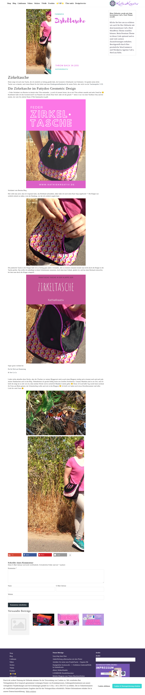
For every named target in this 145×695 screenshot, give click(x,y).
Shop (9, 3)
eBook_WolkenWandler (60, 670)
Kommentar (12, 568)
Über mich (69, 3)
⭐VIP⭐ (60, 3)
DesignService (80, 3)
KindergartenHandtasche (58, 84)
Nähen (30, 3)
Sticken (37, 3)
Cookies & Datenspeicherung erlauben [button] (127, 686)
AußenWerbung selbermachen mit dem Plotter (67, 659)
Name (10, 586)
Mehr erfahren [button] (31, 691)
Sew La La (13, 372)
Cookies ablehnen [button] (104, 686)
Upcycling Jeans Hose (60, 656)
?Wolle (44, 3)
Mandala (58, 384)
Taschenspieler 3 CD (96, 84)
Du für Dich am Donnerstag (17, 369)
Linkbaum (22, 3)
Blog (14, 3)
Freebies (51, 3)
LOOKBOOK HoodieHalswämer (63, 673)
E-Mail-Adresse (61, 586)
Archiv (98, 656)
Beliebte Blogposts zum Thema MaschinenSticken (69, 676)
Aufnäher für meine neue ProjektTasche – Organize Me (70, 662)
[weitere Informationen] (70, 555)
